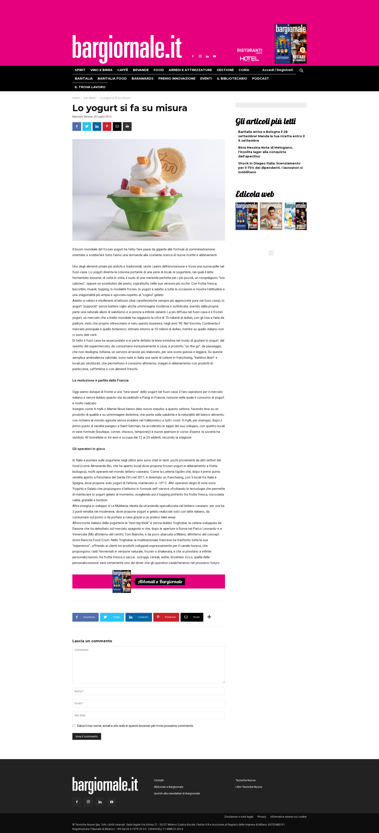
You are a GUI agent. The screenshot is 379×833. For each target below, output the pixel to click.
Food (159, 70)
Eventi (206, 78)
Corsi (244, 70)
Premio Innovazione (176, 78)
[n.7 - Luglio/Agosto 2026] (290, 45)
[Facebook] (193, 56)
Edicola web (255, 194)
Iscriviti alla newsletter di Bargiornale (177, 793)
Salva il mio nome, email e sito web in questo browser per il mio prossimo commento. (135, 726)
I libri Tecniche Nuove (249, 786)
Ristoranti (249, 51)
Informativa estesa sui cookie (288, 816)
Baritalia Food (112, 78)
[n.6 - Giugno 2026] (271, 217)
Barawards (143, 78)
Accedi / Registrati (277, 70)
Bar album (90, 98)
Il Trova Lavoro (90, 87)
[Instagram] (200, 56)
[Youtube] (214, 56)
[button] (301, 71)
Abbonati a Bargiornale (160, 581)
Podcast (260, 78)
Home (76, 98)
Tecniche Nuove (246, 780)
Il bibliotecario (232, 78)
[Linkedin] (207, 56)
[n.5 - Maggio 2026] (295, 217)
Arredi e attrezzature (190, 70)
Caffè (122, 70)
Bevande (141, 70)
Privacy (261, 816)
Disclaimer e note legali (239, 816)
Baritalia (84, 78)
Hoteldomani (249, 59)
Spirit (80, 70)
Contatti (159, 780)
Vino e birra (101, 70)
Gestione (225, 70)
